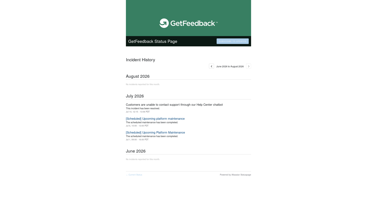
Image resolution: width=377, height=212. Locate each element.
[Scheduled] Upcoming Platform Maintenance (155, 132)
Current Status (134, 174)
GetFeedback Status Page (152, 41)
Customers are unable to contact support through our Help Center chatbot (174, 104)
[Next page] (248, 66)
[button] (233, 41)
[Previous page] (211, 66)
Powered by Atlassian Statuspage (235, 174)
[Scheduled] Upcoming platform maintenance (155, 118)
